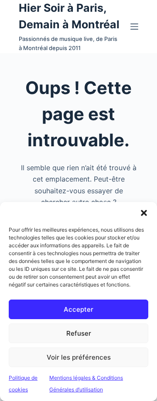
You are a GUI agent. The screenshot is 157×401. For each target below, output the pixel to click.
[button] (144, 213)
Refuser (78, 333)
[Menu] (134, 26)
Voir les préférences (79, 357)
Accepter (78, 309)
